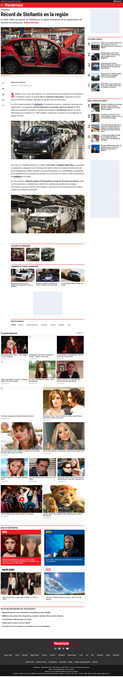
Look (81, 655)
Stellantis (20, 325)
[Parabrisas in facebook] (59, 649)
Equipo (70, 662)
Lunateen (100, 655)
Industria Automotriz (32, 325)
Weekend (61, 655)
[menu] (2, 5)
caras (21, 533)
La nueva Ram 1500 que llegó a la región (16, 619)
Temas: (13, 325)
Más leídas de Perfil (97, 101)
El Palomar (44, 325)
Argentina (61, 325)
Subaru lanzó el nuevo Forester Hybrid (16, 623)
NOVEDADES (5, 10)
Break (108, 655)
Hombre (52, 655)
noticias (64, 533)
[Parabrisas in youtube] (67, 649)
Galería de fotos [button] (31, 22)
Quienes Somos (41, 662)
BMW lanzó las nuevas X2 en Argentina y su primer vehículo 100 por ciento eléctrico (32, 616)
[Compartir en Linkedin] (3, 100)
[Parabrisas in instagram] (55, 649)
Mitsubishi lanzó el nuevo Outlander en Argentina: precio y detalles (26, 612)
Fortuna (44, 655)
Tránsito (95, 662)
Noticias (25, 655)
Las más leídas (95, 39)
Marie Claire (35, 655)
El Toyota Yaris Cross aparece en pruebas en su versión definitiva (26, 626)
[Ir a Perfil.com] (118, 2)
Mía (92, 655)
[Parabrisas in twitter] (63, 649)
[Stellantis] (17, 254)
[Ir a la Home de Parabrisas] (14, 5)
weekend (64, 570)
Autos (69, 325)
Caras (17, 655)
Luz (87, 655)
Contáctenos (53, 662)
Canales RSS (29, 662)
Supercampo (72, 655)
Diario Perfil (8, 655)
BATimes (116, 655)
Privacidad (62, 662)
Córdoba (53, 325)
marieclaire (21, 570)
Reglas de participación (82, 662)
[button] (80, 31)
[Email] (3, 105)
